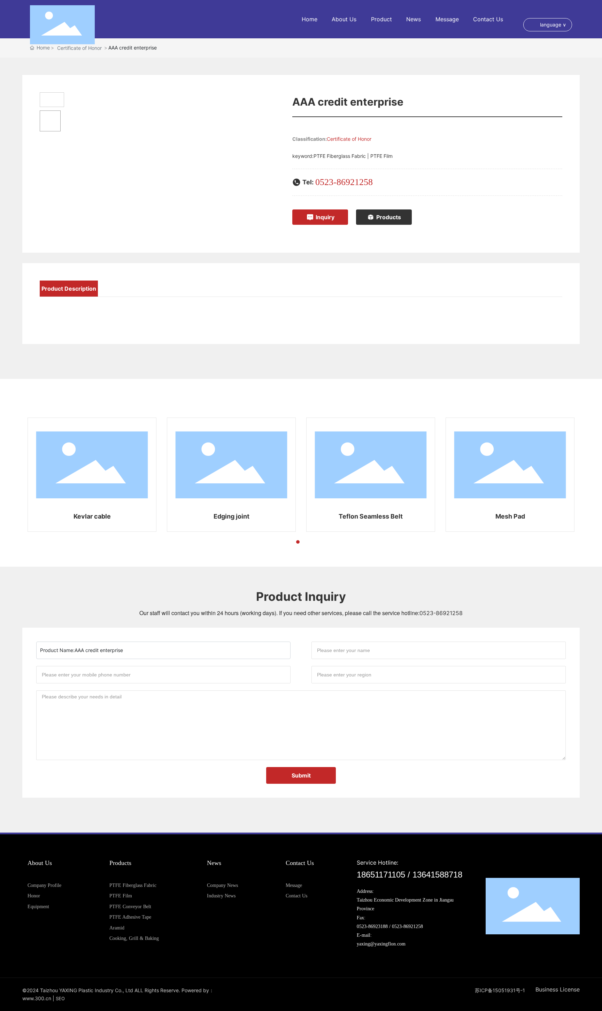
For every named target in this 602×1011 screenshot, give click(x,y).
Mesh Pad (510, 516)
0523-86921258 (344, 182)
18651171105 (381, 874)
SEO (60, 998)
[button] (285, 542)
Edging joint (231, 516)
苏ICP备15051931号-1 (500, 990)
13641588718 (437, 874)
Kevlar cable (92, 516)
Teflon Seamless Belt (371, 516)
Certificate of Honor (349, 139)
